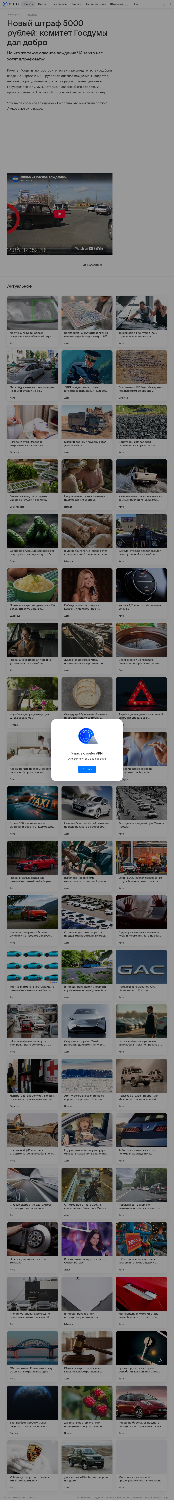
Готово (87, 769)
